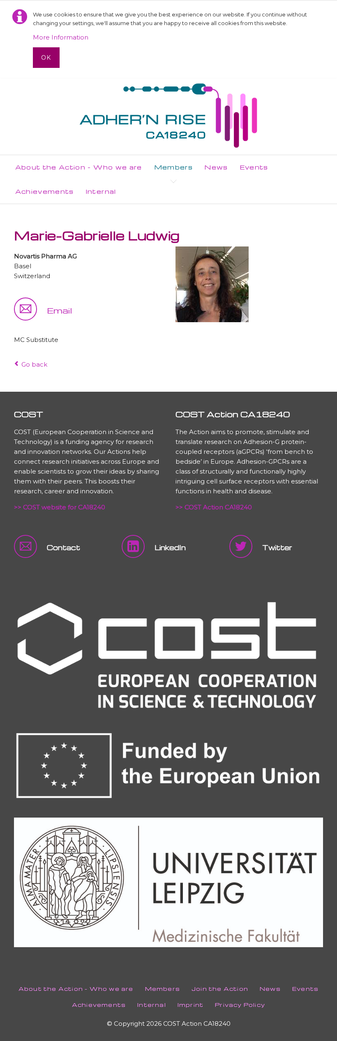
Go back (34, 364)
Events (305, 988)
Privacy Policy (240, 1004)
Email (59, 310)
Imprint (190, 1004)
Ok (46, 57)
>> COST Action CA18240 (213, 507)
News (270, 988)
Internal (151, 1004)
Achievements (99, 1004)
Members (162, 988)
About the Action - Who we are (76, 988)
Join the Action (220, 988)
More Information (60, 37)
